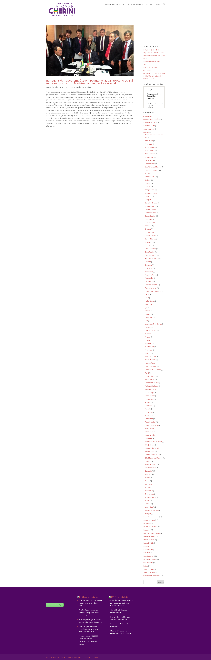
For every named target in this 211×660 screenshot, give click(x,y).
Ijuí (146, 308)
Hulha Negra (149, 301)
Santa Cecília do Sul (152, 425)
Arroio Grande (150, 154)
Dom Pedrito (86, 87)
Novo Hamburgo (151, 366)
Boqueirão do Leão (152, 170)
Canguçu (148, 200)
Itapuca (147, 314)
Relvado (148, 409)
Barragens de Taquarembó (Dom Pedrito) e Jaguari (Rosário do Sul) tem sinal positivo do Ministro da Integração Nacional (90, 81)
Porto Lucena (150, 396)
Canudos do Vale (151, 203)
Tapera (147, 478)
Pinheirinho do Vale (152, 383)
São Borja (148, 438)
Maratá (147, 337)
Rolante (148, 415)
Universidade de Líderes (151, 576)
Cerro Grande (150, 222)
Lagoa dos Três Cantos (153, 324)
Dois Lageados (150, 249)
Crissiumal (148, 242)
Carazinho (148, 219)
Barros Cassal (150, 164)
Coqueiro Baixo (150, 236)
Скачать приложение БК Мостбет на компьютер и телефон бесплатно (88, 629)
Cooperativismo (149, 520)
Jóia (146, 321)
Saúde (145, 566)
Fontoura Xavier (150, 288)
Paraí (147, 373)
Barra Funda (149, 160)
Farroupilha (149, 278)
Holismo (146, 546)
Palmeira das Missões (153, 370)
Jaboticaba (149, 317)
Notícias (149, 4)
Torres (147, 487)
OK (159, 105)
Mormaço (148, 350)
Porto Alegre (149, 392)
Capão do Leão (150, 213)
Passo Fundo (149, 379)
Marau (147, 340)
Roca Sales (149, 412)
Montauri (148, 343)
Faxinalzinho (149, 281)
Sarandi (147, 461)
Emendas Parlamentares (152, 533)
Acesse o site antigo (55, 605)
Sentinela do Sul (150, 464)
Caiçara (147, 183)
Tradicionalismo (149, 572)
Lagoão (148, 327)
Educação (146, 530)
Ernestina (148, 265)
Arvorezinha (149, 157)
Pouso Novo (149, 399)
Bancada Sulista (149, 126)
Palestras (146, 553)
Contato (157, 4)
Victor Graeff (149, 507)
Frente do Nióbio (149, 536)
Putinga (147, 402)
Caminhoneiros (148, 129)
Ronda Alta (149, 419)
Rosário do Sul (150, 422)
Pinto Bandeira (150, 389)
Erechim (148, 262)
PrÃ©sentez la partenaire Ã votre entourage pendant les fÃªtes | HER (89, 612)
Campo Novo (150, 190)
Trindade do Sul (150, 497)
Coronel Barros (150, 239)
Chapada (148, 226)
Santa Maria (149, 428)
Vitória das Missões (152, 510)
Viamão (147, 504)
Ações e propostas (135, 4)
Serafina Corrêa (150, 468)
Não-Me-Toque (150, 357)
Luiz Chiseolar (53, 87)
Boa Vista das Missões (153, 167)
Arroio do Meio (150, 147)
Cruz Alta (148, 245)
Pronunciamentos (149, 559)
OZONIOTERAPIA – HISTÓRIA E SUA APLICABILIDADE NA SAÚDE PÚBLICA (154, 76)
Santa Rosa (149, 432)
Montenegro (149, 347)
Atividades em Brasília (151, 119)
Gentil (147, 294)
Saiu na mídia (148, 563)
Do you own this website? (150, 105)
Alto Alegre (149, 141)
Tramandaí (149, 491)
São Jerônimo (150, 445)
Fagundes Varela (151, 275)
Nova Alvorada (150, 360)
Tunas (147, 500)
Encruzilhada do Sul (152, 258)
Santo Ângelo (150, 435)
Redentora (149, 406)
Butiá (147, 173)
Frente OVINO (121, 597)
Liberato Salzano (151, 330)
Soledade (148, 471)
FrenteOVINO (148, 543)
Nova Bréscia (150, 363)
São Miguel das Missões (153, 458)
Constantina (149, 232)
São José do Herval (152, 448)
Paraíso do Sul (150, 376)
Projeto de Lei (148, 556)
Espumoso (149, 272)
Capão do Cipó (150, 209)
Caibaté (147, 180)
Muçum (147, 353)
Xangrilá (148, 514)
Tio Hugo (148, 484)
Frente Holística (149, 540)
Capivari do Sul (150, 216)
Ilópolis (147, 311)
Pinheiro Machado (151, 386)
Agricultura (147, 116)
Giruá (147, 298)
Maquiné (148, 334)
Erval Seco (148, 268)
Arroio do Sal (149, 150)
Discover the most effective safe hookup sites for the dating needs (90, 603)
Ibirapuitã (148, 304)
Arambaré (148, 144)
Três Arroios (149, 494)
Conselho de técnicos (151, 517)
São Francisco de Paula (153, 442)
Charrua (148, 229)
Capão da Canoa (151, 206)
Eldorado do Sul (150, 255)
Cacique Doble (150, 177)
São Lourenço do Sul (152, 455)
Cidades (146, 132)
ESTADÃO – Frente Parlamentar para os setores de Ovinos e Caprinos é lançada (121, 603)
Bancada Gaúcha (75, 87)
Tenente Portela (149, 569)
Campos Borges (151, 193)
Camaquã (148, 186)
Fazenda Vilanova (151, 285)
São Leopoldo (150, 451)
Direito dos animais (150, 527)
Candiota (148, 196)
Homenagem (148, 550)
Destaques (147, 523)
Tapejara (148, 474)
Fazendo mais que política (114, 4)
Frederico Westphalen (153, 291)
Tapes (147, 481)
